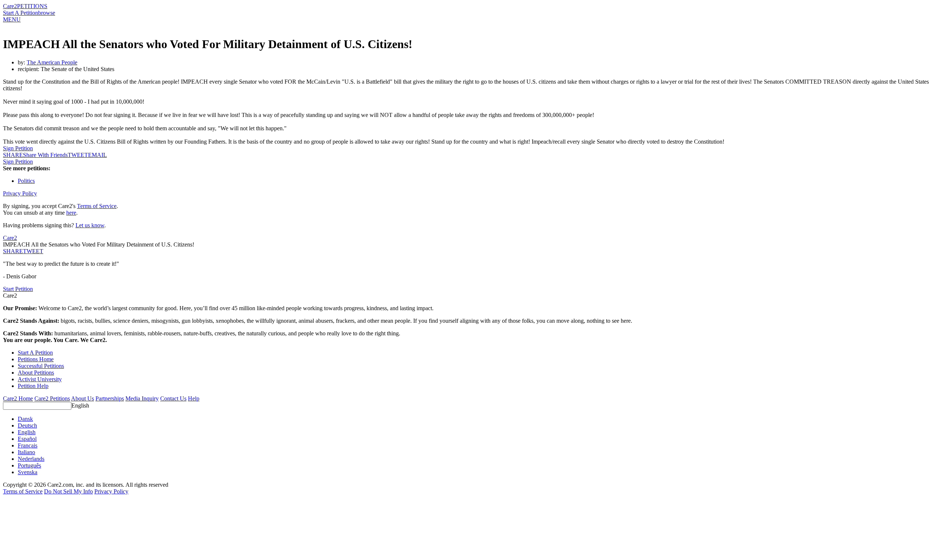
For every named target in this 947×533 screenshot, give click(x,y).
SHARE (13, 251)
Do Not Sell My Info (68, 491)
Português (29, 465)
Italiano (26, 452)
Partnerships (109, 398)
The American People (52, 62)
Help (193, 398)
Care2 (10, 6)
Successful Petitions (41, 366)
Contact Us (173, 398)
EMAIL (97, 155)
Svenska (27, 472)
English (80, 405)
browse (46, 13)
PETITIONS (32, 6)
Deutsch (27, 425)
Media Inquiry (142, 398)
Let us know (89, 225)
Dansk (25, 419)
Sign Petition (18, 148)
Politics (26, 181)
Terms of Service (97, 206)
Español (27, 439)
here (71, 212)
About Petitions (36, 372)
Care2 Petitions (52, 398)
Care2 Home (18, 398)
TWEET (78, 155)
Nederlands (31, 459)
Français (27, 445)
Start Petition (18, 289)
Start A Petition (20, 13)
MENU (12, 19)
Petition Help (33, 386)
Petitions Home (36, 359)
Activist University (40, 379)
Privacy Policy (20, 193)
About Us (82, 398)
